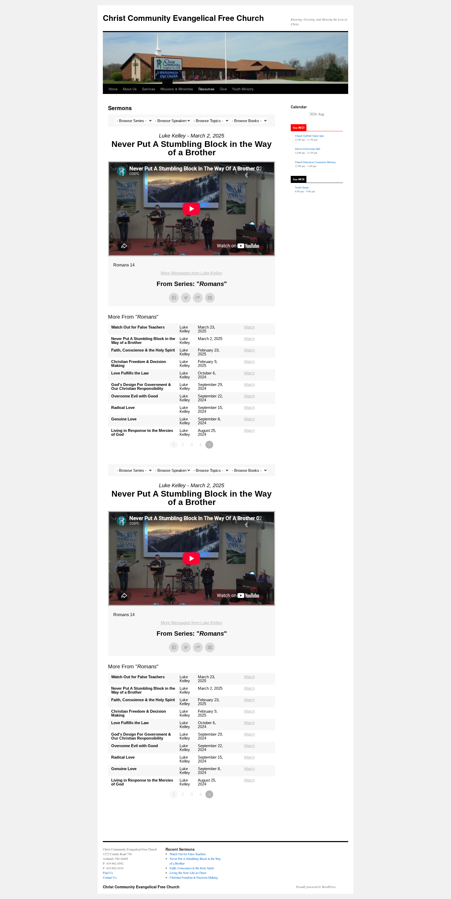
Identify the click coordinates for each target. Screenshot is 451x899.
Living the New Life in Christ (188, 873)
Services (148, 88)
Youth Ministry (243, 88)
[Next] (338, 114)
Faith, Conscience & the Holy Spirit (192, 868)
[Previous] (296, 114)
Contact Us (110, 877)
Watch (249, 327)
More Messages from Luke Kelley (191, 273)
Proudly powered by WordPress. (316, 887)
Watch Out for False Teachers (188, 854)
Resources (206, 88)
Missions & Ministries (177, 88)
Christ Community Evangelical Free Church (183, 17)
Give (223, 88)
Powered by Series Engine (255, 459)
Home (113, 88)
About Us (130, 88)
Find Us (108, 873)
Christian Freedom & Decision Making (194, 877)
